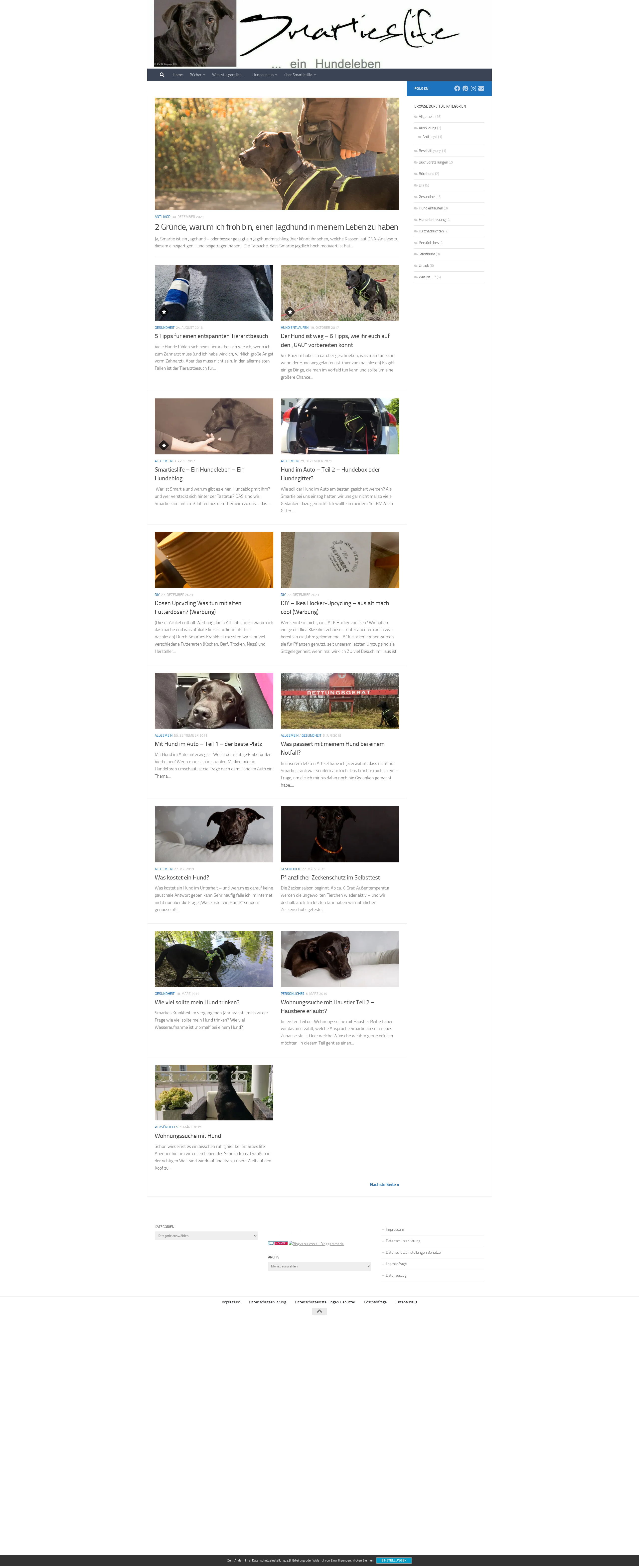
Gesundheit (164, 328)
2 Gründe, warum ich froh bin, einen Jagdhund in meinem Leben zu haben (276, 227)
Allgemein (163, 461)
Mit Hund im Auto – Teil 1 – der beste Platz (208, 743)
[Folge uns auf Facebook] (457, 88)
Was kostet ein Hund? (182, 877)
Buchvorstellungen (433, 162)
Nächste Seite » (384, 1184)
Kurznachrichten (431, 231)
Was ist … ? (427, 277)
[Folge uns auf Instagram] (473, 88)
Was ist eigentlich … (228, 74)
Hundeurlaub (263, 74)
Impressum (395, 1229)
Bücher (195, 74)
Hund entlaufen (295, 328)
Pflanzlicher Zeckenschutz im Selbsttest (330, 877)
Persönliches (292, 994)
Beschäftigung (430, 151)
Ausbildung (427, 128)
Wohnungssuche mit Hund (188, 1135)
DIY (157, 595)
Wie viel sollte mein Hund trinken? (197, 1002)
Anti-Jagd (162, 217)
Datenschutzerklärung (403, 1241)
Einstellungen (394, 1560)
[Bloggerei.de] (278, 1244)
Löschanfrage (396, 1264)
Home (178, 74)
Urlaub (424, 265)
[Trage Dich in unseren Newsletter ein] (481, 88)
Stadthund (427, 254)
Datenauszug (396, 1275)
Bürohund (426, 174)
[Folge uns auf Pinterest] (465, 88)
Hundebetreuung (432, 219)
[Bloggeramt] (316, 1244)
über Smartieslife (298, 74)
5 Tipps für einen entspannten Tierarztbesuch (211, 336)
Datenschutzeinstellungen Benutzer (414, 1252)
